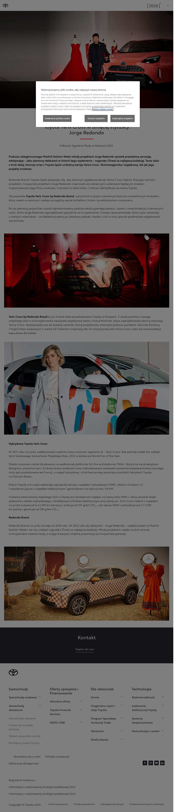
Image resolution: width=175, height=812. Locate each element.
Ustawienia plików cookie (57, 118)
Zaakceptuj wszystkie (122, 118)
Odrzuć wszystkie (96, 118)
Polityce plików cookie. (103, 109)
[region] (88, 104)
